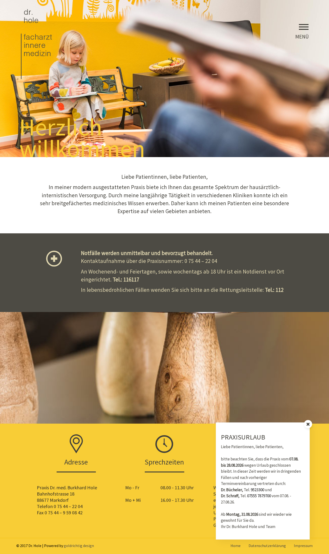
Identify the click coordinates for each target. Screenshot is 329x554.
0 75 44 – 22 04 (200, 260)
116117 (131, 279)
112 (279, 289)
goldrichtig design (79, 545)
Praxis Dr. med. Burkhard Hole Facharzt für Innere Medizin (37, 44)
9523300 (257, 489)
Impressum (303, 545)
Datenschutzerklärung (267, 545)
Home (235, 545)
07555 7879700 (259, 495)
